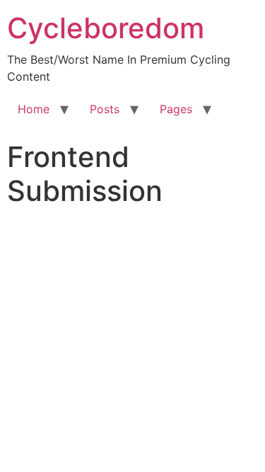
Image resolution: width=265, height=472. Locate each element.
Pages (176, 109)
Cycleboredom (105, 28)
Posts (104, 109)
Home (33, 109)
